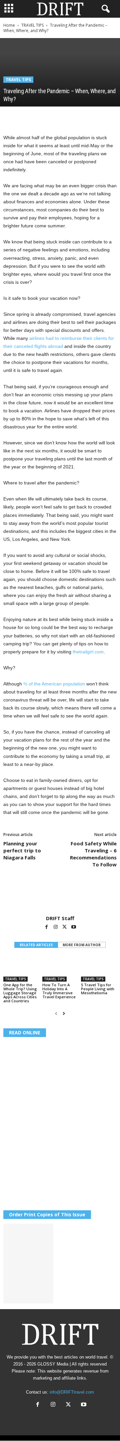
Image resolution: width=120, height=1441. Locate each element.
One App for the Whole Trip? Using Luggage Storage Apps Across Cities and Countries (20, 992)
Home (9, 25)
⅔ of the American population (54, 683)
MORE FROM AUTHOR (82, 945)
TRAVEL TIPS (32, 25)
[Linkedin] (71, 116)
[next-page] (64, 1014)
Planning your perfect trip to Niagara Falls (22, 850)
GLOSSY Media (52, 1364)
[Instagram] (56, 927)
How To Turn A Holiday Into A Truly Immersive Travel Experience (59, 990)
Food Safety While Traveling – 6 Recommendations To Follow (93, 854)
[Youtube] (74, 927)
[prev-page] (56, 1014)
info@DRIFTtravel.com (72, 1392)
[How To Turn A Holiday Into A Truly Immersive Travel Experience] (60, 968)
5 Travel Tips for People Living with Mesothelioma (97, 988)
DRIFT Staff (60, 918)
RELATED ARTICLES (36, 945)
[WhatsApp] (56, 116)
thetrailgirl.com (88, 651)
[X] (25, 116)
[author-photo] (60, 896)
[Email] (86, 116)
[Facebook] (10, 116)
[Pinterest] (40, 116)
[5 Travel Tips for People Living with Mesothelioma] (99, 968)
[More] (102, 116)
